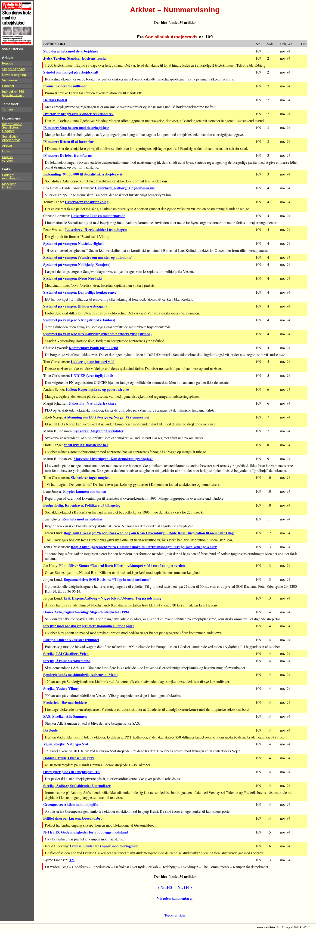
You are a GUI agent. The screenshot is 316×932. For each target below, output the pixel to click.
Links (6, 151)
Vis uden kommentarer (175, 898)
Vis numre (9, 80)
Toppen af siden (175, 915)
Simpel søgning (13, 69)
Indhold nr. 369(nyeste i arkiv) (13, 93)
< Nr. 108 (164, 887)
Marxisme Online (9, 185)
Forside (7, 63)
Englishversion (7, 158)
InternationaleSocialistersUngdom (12, 127)
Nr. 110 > (185, 887)
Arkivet (7, 146)
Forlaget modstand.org (12, 176)
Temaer (7, 109)
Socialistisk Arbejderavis (11, 138)
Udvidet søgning (14, 75)
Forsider (8, 86)
